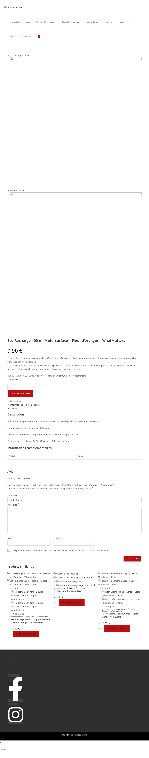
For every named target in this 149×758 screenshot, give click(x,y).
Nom (10, 538)
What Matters (79, 375)
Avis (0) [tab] (13, 408)
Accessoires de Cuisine (52, 375)
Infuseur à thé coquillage (68, 591)
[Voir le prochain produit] (26, 190)
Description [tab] (16, 401)
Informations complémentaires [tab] (25, 404)
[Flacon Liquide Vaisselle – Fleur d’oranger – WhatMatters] (76, 258)
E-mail (58, 538)
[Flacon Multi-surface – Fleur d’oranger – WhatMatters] (76, 122)
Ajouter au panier (20, 393)
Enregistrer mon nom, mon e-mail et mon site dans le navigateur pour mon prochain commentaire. (60, 550)
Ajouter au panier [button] (26, 634)
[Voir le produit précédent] (11, 55)
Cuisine (68, 375)
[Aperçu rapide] (12, 633)
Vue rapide (14, 588)
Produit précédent (21, 55)
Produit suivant (17, 190)
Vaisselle (86, 588)
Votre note (13, 495)
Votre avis (13, 504)
